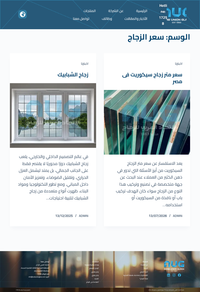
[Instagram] (174, 275)
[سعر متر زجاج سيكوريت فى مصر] (147, 122)
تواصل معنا (81, 18)
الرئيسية (141, 11)
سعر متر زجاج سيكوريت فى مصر (152, 78)
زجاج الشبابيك (73, 74)
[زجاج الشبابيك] (53, 115)
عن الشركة (116, 11)
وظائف (107, 18)
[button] (22, 14)
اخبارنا (178, 63)
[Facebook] (179, 275)
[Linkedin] (168, 275)
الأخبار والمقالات (135, 18)
